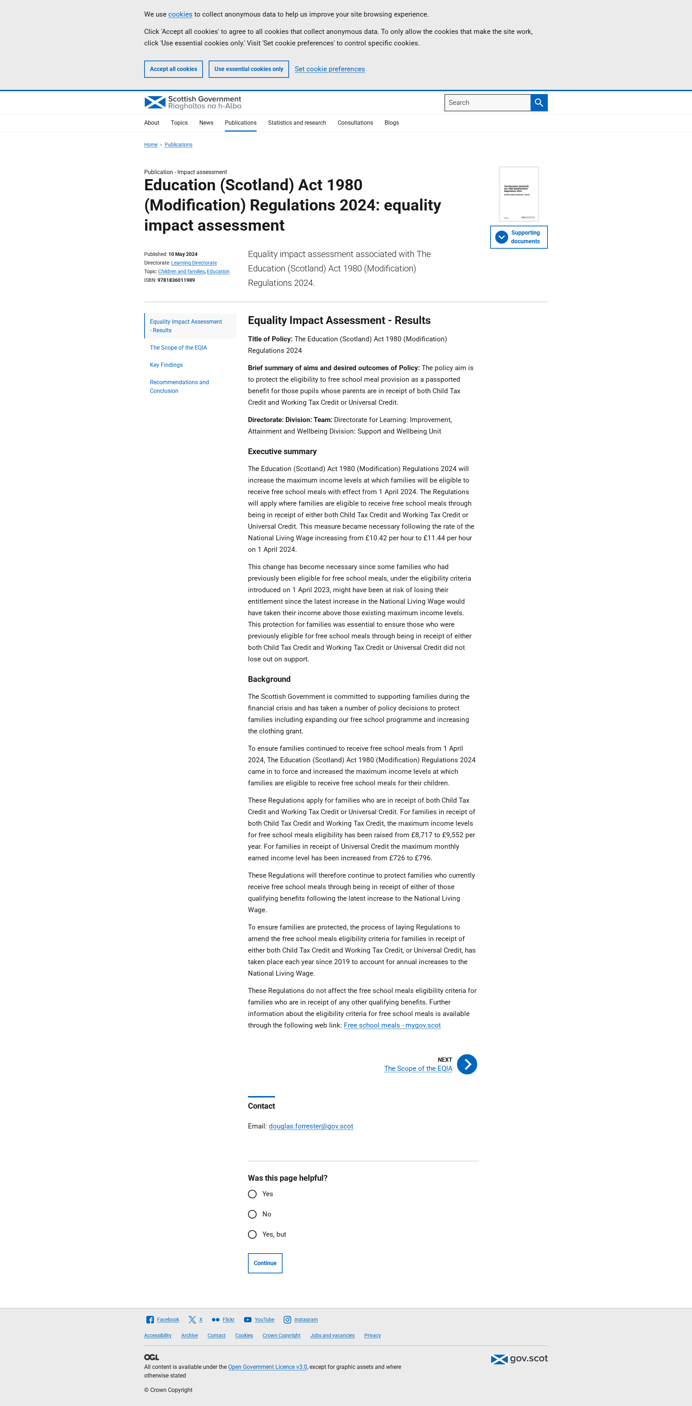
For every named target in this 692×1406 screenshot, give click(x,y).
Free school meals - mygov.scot (392, 1025)
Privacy (372, 1335)
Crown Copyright (282, 1335)
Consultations (355, 122)
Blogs (392, 122)
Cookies (244, 1335)
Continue (265, 1263)
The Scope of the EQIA (178, 347)
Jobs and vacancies (332, 1335)
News (206, 122)
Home (151, 144)
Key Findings (166, 365)
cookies (180, 14)
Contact (217, 1335)
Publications (241, 122)
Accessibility (158, 1335)
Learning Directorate (194, 263)
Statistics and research (297, 122)
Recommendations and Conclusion (179, 386)
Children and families (181, 271)
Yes (267, 1194)
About (151, 122)
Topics (179, 122)
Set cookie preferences (330, 69)
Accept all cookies (173, 69)
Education (218, 271)
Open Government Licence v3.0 (267, 1366)
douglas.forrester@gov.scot (311, 1126)
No (266, 1214)
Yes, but (274, 1234)
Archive (189, 1335)
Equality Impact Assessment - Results (186, 326)
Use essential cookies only (248, 69)
